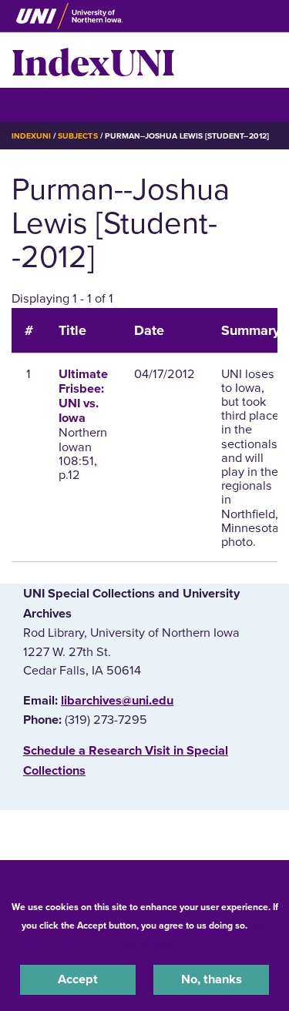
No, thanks (211, 979)
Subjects (77, 136)
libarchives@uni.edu (117, 700)
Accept (78, 979)
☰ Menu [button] (39, 104)
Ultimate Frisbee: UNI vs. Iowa (83, 397)
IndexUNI (93, 60)
